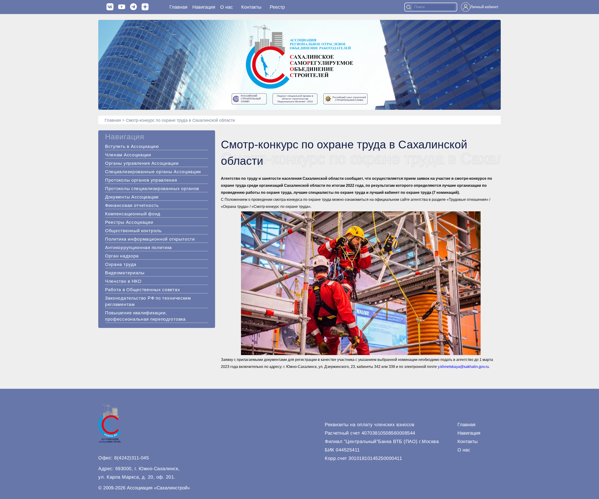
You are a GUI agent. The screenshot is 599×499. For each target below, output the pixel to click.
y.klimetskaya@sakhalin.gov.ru (463, 367)
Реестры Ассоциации (129, 222)
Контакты (251, 7)
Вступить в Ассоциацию (132, 146)
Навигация (468, 433)
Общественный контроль (133, 230)
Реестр (277, 7)
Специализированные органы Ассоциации (153, 171)
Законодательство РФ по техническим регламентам (148, 301)
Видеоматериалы (125, 272)
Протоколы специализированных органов (152, 188)
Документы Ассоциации (132, 196)
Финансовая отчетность (132, 205)
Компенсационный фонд (132, 213)
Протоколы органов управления (141, 180)
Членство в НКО (123, 281)
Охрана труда (120, 264)
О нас (226, 7)
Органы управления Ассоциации (142, 163)
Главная (178, 7)
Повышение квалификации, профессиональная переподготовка (145, 316)
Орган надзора (122, 255)
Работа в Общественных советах (142, 289)
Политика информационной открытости (150, 239)
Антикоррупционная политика (138, 247)
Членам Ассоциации (128, 154)
